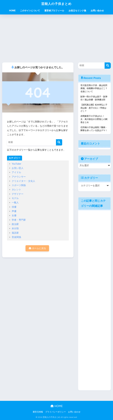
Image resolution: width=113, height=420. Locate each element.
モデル (15, 198)
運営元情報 (38, 412)
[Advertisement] (56, 38)
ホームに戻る (38, 248)
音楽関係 (16, 237)
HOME (12, 10)
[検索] (59, 142)
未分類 (15, 228)
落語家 (15, 233)
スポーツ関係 (19, 185)
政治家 (15, 224)
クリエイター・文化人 (23, 181)
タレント (16, 189)
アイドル (16, 172)
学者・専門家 (19, 220)
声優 (14, 211)
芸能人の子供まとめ (56, 4)
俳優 (14, 207)
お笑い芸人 (17, 168)
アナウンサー (19, 176)
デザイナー (17, 194)
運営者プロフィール (54, 10)
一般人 (15, 202)
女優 (14, 215)
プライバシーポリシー (55, 412)
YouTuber (16, 164)
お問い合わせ (97, 10)
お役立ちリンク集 (77, 10)
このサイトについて (30, 10)
